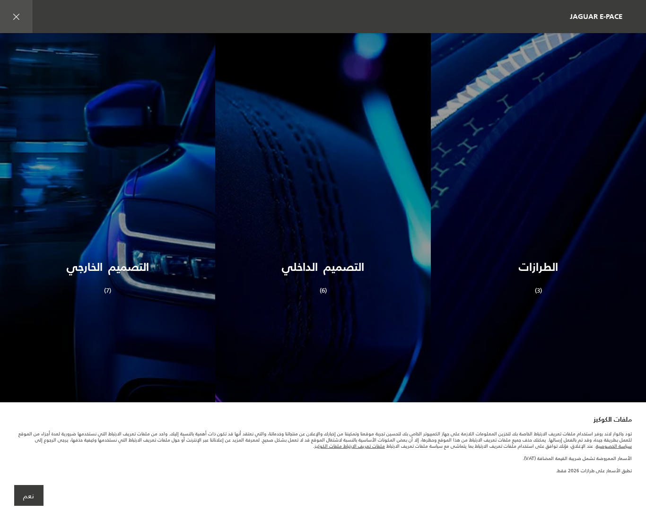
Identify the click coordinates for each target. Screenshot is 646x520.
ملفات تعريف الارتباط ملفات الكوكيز (349, 446)
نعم (28, 496)
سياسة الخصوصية (614, 446)
